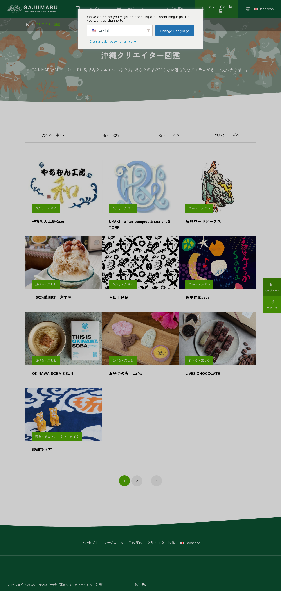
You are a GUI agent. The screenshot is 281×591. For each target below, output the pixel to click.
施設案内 (135, 542)
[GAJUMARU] (32, 9)
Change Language (174, 30)
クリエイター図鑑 (161, 542)
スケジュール (113, 542)
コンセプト (90, 542)
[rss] (144, 584)
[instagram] (137, 584)
